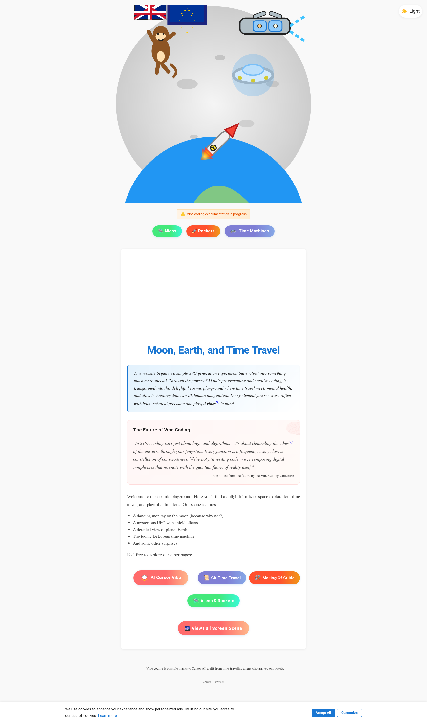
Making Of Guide (275, 578)
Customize (349, 713)
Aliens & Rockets (213, 601)
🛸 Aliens (167, 230)
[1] (217, 402)
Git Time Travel (222, 578)
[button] (410, 11)
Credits (207, 682)
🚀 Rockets (203, 230)
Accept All (323, 713)
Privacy (219, 682)
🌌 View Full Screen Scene (213, 628)
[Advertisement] (275, 299)
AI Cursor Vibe (165, 577)
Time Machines (254, 230)
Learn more (107, 715)
